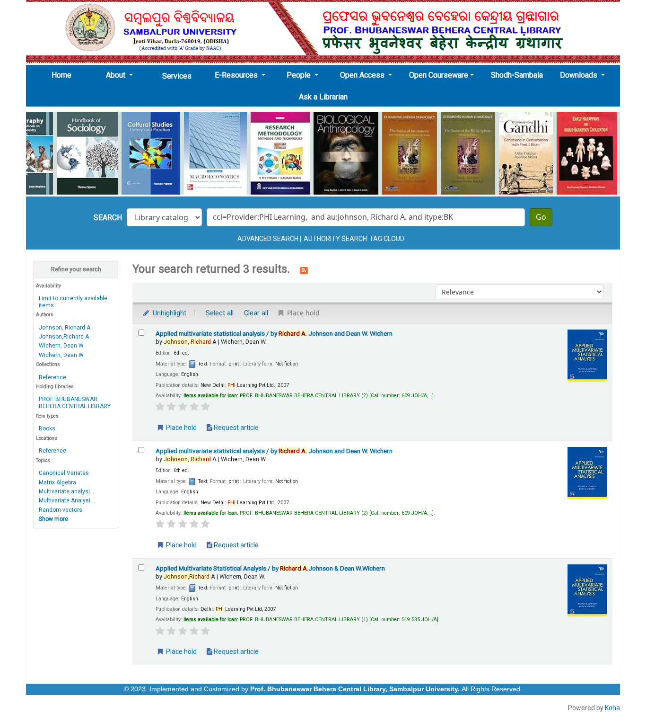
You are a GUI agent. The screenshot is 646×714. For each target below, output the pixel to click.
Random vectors (60, 510)
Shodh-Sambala (517, 75)
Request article (235, 427)
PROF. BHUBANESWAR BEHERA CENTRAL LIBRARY (75, 403)
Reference (52, 377)
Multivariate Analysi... (67, 500)
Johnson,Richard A (64, 336)
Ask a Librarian (323, 96)
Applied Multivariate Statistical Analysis (270, 568)
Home (64, 75)
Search (108, 217)
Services (177, 75)
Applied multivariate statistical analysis (274, 333)
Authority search (335, 238)
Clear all (256, 313)
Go (541, 217)
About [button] (116, 75)
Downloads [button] (579, 75)
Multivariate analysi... (66, 491)
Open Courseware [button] (438, 75)
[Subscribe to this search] (304, 270)
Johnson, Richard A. (65, 327)
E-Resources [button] (237, 75)
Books (47, 428)
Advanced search (267, 238)
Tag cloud (386, 238)
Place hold (181, 427)
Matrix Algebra (57, 482)
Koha (612, 708)
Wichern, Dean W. (62, 355)
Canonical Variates (64, 473)
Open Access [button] (363, 75)
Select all (220, 313)
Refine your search (76, 269)
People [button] (300, 75)
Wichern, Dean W (61, 345)
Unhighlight (168, 313)
